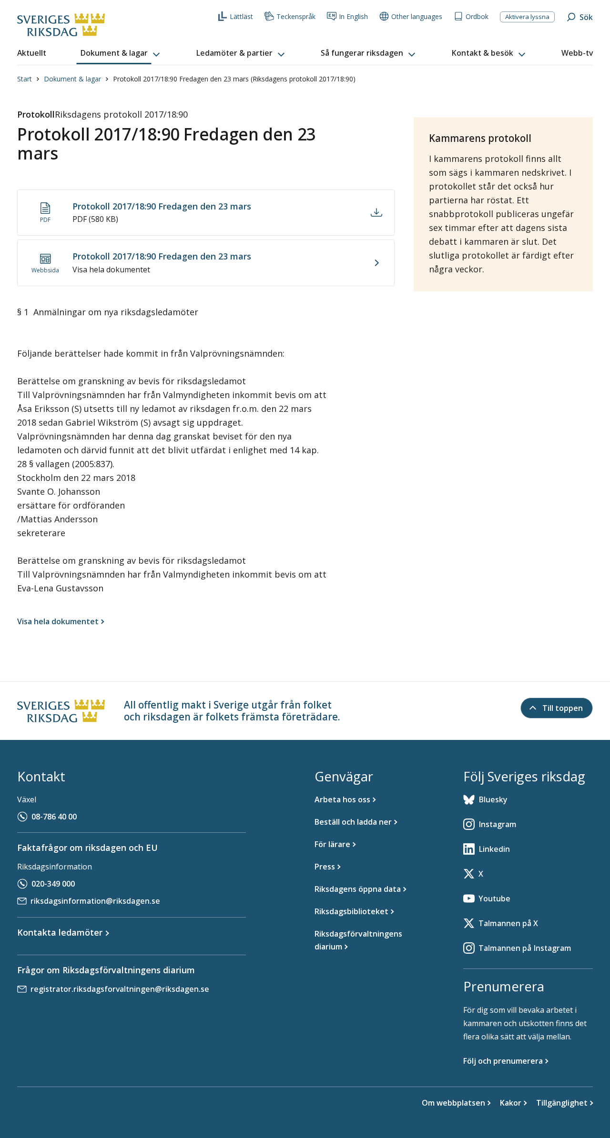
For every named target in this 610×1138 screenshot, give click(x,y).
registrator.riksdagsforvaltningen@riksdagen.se (119, 989)
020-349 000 (53, 883)
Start (24, 78)
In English (353, 16)
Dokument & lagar (72, 78)
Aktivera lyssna (527, 16)
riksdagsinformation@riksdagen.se (95, 901)
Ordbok (477, 16)
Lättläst (241, 16)
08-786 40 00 (54, 816)
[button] (121, 53)
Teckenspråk (295, 16)
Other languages (416, 16)
